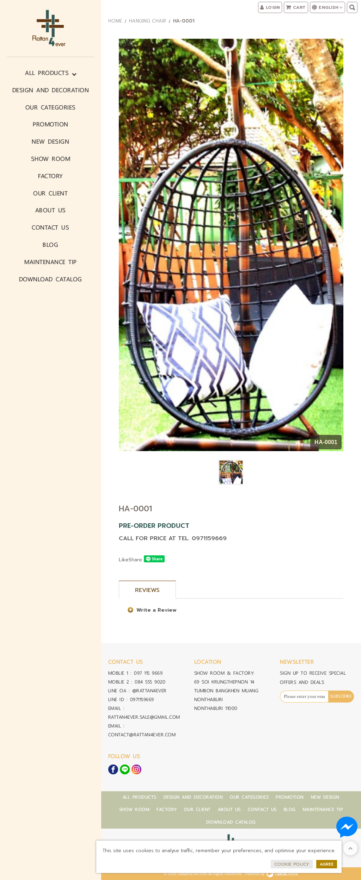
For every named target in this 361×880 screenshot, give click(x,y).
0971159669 (142, 699)
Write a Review (156, 610)
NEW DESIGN (50, 141)
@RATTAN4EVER (149, 690)
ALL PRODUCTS (47, 72)
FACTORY (50, 175)
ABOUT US (50, 210)
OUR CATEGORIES (50, 107)
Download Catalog (50, 279)
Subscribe (341, 696)
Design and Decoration (50, 90)
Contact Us (50, 227)
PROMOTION (50, 124)
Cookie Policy (291, 864)
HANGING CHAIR (147, 21)
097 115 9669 (148, 673)
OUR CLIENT (50, 193)
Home (115, 21)
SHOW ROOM (51, 158)
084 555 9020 (150, 682)
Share (135, 559)
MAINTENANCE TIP (50, 261)
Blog (50, 244)
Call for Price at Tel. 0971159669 (173, 538)
